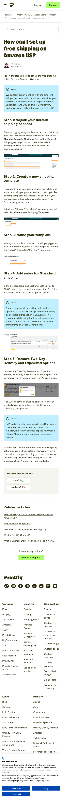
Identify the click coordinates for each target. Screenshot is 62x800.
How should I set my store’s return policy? (26, 529)
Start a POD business (30, 652)
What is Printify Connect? (17, 535)
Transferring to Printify (50, 687)
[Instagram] (27, 586)
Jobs (35, 707)
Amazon (6, 624)
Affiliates (37, 732)
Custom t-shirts (49, 616)
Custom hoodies (48, 625)
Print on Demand (11, 717)
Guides (6, 707)
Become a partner (42, 722)
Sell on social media (30, 669)
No (18, 487)
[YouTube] (55, 586)
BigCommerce (10, 640)
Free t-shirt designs (50, 673)
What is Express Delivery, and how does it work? (29, 540)
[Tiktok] (6, 586)
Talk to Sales (39, 738)
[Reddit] (41, 586)
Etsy (4, 609)
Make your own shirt (29, 661)
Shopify (6, 614)
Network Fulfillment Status (43, 745)
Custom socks (51, 648)
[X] (48, 586)
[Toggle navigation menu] (5, 5)
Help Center (8, 712)
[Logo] (12, 5)
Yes (18, 480)
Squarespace (9, 655)
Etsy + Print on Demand (14, 727)
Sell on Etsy (8, 722)
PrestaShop (8, 635)
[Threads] (13, 586)
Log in (37, 5)
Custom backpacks (49, 656)
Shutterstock (9, 674)
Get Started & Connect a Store (31, 15)
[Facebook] (20, 586)
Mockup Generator (29, 635)
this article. (29, 451)
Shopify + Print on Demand (11, 734)
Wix (4, 645)
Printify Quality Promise (45, 727)
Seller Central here (32, 324)
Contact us (39, 712)
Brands (27, 609)
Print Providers (41, 717)
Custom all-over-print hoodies (50, 635)
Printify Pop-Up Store (10, 668)
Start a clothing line (30, 644)
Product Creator (28, 626)
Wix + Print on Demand (14, 750)
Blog (4, 701)
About (36, 701)
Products (48, 609)
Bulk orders (50, 679)
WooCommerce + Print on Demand (14, 743)
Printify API (8, 660)
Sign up (53, 5)
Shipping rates (31, 619)
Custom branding (48, 664)
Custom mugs (51, 643)
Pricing (27, 614)
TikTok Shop (8, 619)
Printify (9, 14)
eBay (4, 629)
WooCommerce (10, 650)
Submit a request (31, 557)
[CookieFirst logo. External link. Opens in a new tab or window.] (3, 758)
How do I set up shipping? (17, 523)
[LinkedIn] (34, 586)
